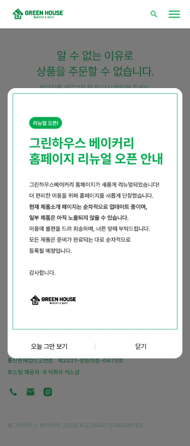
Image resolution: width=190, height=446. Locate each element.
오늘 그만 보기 (49, 346)
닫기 (140, 346)
